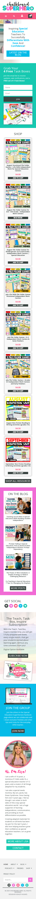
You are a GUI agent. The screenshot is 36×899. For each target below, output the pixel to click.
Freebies (20, 868)
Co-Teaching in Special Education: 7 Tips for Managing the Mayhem (18, 582)
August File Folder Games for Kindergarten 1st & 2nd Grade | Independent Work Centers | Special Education (18, 252)
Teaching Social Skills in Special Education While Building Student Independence (18, 518)
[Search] (30, 880)
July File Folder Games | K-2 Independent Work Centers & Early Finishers (18, 339)
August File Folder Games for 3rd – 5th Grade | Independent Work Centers (18, 212)
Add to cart (18, 178)
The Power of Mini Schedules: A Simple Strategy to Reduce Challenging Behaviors (18, 574)
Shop (28, 868)
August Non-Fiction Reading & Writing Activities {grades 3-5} (18, 424)
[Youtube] (16, 606)
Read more (18, 218)
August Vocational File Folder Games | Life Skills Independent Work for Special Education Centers (18, 168)
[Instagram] (20, 606)
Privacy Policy (9, 874)
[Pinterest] (11, 606)
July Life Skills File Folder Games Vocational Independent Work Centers (18, 296)
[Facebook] (6, 606)
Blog (22, 864)
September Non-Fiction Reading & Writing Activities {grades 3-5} (18, 465)
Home (5, 864)
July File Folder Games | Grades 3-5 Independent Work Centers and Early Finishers (18, 382)
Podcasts (8, 868)
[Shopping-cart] (25, 606)
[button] (5, 16)
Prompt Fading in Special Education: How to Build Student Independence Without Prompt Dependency (18, 546)
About (13, 864)
